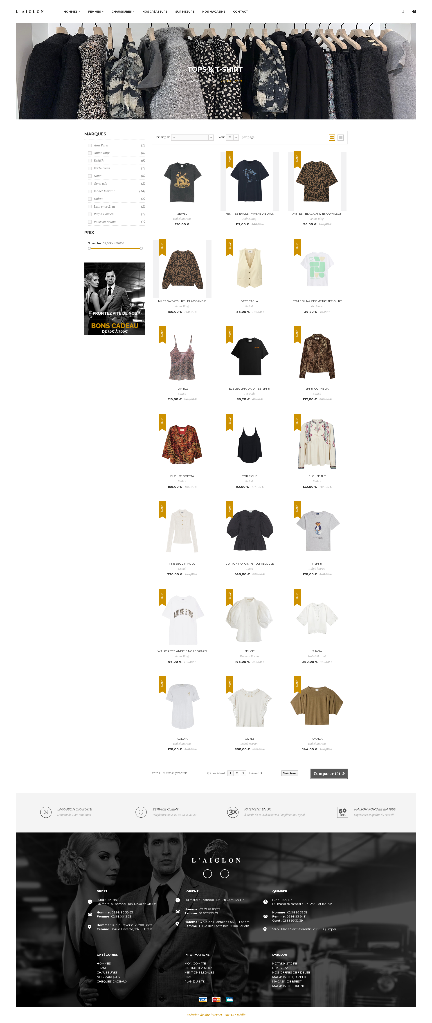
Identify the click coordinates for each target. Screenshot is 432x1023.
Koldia (182, 738)
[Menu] (403, 11)
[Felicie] (249, 619)
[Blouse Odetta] (182, 444)
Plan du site (194, 981)
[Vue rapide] (207, 167)
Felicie (250, 651)
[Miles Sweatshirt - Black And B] (182, 269)
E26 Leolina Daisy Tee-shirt (249, 388)
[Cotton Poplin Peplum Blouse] (249, 531)
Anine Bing (119, 153)
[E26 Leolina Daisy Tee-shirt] (249, 356)
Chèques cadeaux (112, 981)
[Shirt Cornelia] (317, 356)
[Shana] (317, 619)
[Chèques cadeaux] (114, 298)
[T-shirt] (317, 531)
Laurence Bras (119, 206)
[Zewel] (182, 181)
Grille (332, 138)
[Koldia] (182, 706)
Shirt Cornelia (317, 388)
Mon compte (195, 963)
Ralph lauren (119, 214)
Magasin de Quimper (289, 977)
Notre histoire (284, 963)
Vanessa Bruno (119, 222)
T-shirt (317, 563)
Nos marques (108, 977)
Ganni (119, 176)
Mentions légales (199, 972)
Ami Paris (119, 145)
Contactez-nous (198, 968)
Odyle (249, 738)
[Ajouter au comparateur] (207, 157)
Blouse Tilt (317, 476)
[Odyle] (249, 706)
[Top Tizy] (182, 356)
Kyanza (317, 738)
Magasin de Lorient (288, 986)
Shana (317, 651)
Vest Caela (249, 301)
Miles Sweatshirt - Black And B (182, 301)
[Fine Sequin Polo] (182, 531)
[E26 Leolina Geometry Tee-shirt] (317, 269)
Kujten (119, 199)
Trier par (163, 137)
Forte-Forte (119, 168)
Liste (341, 138)
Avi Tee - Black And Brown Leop (317, 213)
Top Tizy (182, 388)
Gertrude (119, 183)
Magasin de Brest (287, 981)
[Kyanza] (317, 706)
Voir (221, 137)
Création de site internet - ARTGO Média (216, 1015)
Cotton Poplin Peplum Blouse (249, 563)
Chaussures (107, 972)
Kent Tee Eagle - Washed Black (249, 213)
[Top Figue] (249, 444)
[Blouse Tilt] (317, 444)
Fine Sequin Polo (182, 563)
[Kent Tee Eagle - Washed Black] (249, 181)
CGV (187, 977)
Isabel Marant (119, 191)
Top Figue (249, 476)
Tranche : (95, 243)
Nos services (283, 968)
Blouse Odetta (182, 476)
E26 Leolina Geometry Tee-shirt (317, 301)
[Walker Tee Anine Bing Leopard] (182, 619)
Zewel (182, 213)
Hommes (104, 963)
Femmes (211, 81)
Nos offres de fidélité (291, 972)
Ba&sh (119, 160)
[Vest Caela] (249, 269)
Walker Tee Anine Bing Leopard (182, 651)
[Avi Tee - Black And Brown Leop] (317, 181)
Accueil (195, 81)
